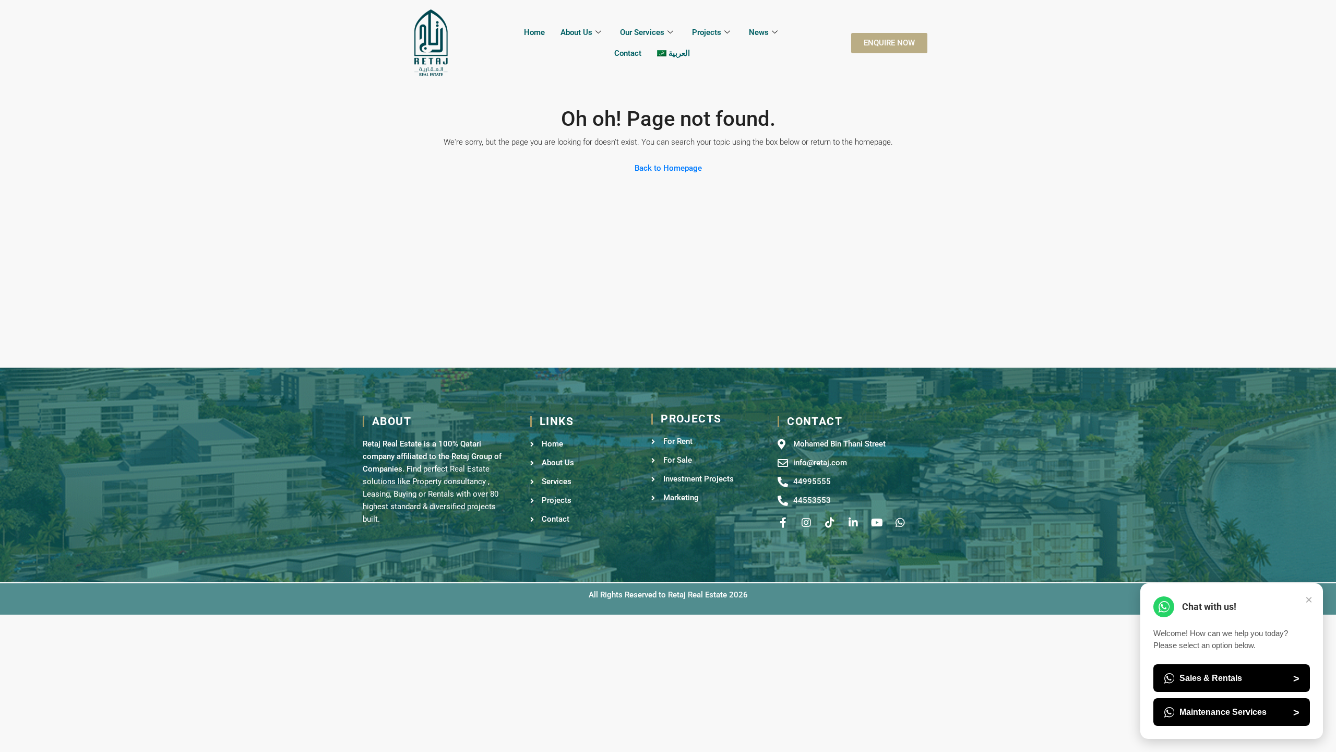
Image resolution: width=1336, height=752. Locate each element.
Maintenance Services (1239, 712)
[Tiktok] (830, 523)
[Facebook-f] (783, 523)
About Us (576, 32)
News (759, 32)
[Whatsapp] (900, 523)
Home (534, 32)
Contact (627, 53)
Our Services (642, 32)
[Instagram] (806, 523)
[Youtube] (877, 523)
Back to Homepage (668, 168)
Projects (706, 32)
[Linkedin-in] (853, 523)
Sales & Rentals (1239, 678)
